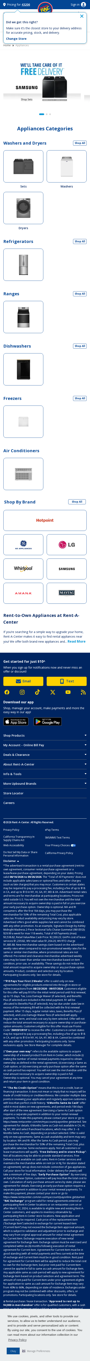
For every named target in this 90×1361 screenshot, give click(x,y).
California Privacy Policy (59, 853)
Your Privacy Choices (57, 845)
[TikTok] (39, 692)
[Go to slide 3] (50, 114)
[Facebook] (9, 692)
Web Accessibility (13, 845)
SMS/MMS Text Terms (57, 837)
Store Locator (13, 793)
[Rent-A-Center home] (45, 9)
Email (27, 681)
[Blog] (83, 692)
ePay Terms (52, 830)
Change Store (16, 38)
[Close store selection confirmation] (81, 16)
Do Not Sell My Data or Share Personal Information (20, 854)
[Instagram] (24, 692)
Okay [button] (13, 1351)
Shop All (80, 143)
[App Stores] (15, 721)
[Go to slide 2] (47, 114)
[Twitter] (54, 692)
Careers (8, 803)
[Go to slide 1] (41, 114)
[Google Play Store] (47, 721)
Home (7, 45)
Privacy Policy (17, 1340)
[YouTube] (70, 692)
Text (70, 681)
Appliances (22, 45)
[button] (36, 1351)
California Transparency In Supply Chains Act (19, 838)
